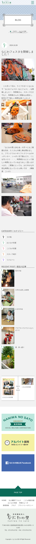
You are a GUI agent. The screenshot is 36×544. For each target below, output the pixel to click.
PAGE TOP (18, 492)
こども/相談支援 (29, 500)
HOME (4, 500)
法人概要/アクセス (15, 500)
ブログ (13, 505)
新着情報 (6, 505)
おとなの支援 (22, 31)
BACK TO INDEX (18, 388)
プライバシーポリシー (25, 505)
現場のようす (23, 503)
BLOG (15, 31)
